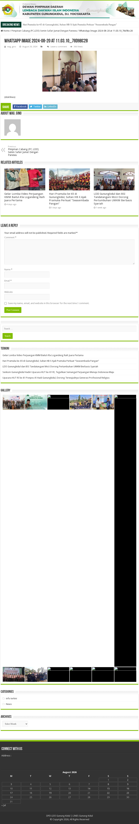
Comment (10, 237)
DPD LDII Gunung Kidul (58, 815)
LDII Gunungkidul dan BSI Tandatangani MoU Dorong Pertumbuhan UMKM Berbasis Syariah (113, 198)
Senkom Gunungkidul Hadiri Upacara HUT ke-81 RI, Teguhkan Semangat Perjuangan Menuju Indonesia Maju (58, 372)
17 (11, 793)
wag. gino (11, 47)
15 (108, 788)
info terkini (11, 698)
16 (128, 788)
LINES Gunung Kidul (83, 815)
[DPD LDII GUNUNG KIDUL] (69, 9)
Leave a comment (58, 47)
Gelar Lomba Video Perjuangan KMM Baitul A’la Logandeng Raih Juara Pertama (24, 197)
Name (8, 269)
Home (6, 30)
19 (50, 793)
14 (89, 788)
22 (108, 793)
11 (31, 788)
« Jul (3, 805)
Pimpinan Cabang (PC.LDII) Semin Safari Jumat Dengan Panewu (44, 30)
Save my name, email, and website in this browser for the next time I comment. (48, 303)
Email (8, 280)
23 (128, 793)
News (9, 704)
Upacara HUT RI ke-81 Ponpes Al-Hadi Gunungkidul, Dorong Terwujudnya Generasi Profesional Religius (56, 377)
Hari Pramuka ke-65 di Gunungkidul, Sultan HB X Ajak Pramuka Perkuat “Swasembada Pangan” (70, 24)
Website (8, 292)
